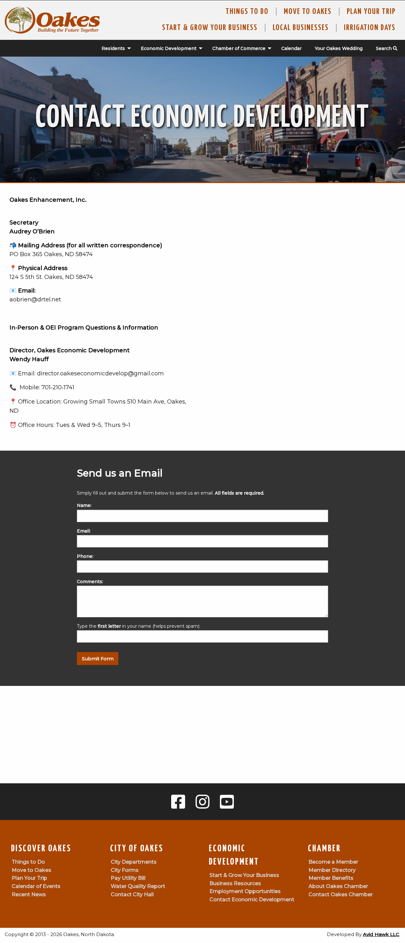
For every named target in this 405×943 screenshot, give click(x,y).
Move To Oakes (308, 11)
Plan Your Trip (371, 11)
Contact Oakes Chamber (340, 894)
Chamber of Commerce (238, 48)
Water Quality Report (138, 886)
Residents (113, 48)
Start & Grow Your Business (210, 28)
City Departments (134, 862)
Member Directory (332, 870)
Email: (83, 531)
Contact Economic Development (251, 900)
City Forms (125, 870)
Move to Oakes (31, 870)
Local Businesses (301, 28)
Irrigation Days (370, 28)
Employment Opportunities (245, 891)
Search (384, 48)
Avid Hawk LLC (381, 934)
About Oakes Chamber (338, 886)
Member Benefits (330, 878)
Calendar (291, 48)
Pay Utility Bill (128, 878)
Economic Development (168, 48)
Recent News (29, 894)
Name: (84, 505)
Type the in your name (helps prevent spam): (138, 626)
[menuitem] (113, 48)
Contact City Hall (132, 894)
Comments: (90, 581)
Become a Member (333, 862)
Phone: (85, 556)
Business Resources (235, 883)
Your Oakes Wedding (339, 48)
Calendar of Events (36, 886)
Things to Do (247, 11)
